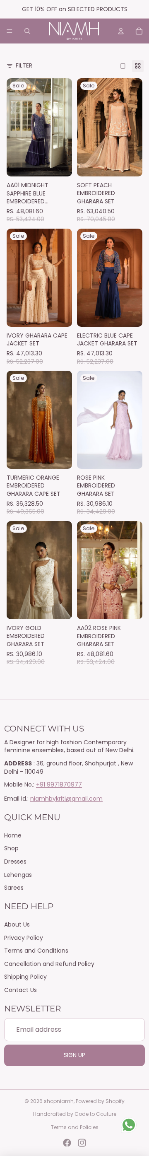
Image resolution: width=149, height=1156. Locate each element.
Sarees (14, 887)
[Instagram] (82, 1143)
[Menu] (9, 31)
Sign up (74, 1055)
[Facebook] (67, 1143)
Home (13, 835)
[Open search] (27, 31)
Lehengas (18, 875)
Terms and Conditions (36, 950)
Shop (11, 848)
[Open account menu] (121, 31)
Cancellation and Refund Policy (49, 964)
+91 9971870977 (59, 784)
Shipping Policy (25, 977)
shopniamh (59, 1101)
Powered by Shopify (100, 1101)
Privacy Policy (23, 938)
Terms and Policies (75, 1127)
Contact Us (20, 990)
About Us (17, 924)
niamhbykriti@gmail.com (66, 798)
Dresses (15, 861)
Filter (24, 66)
